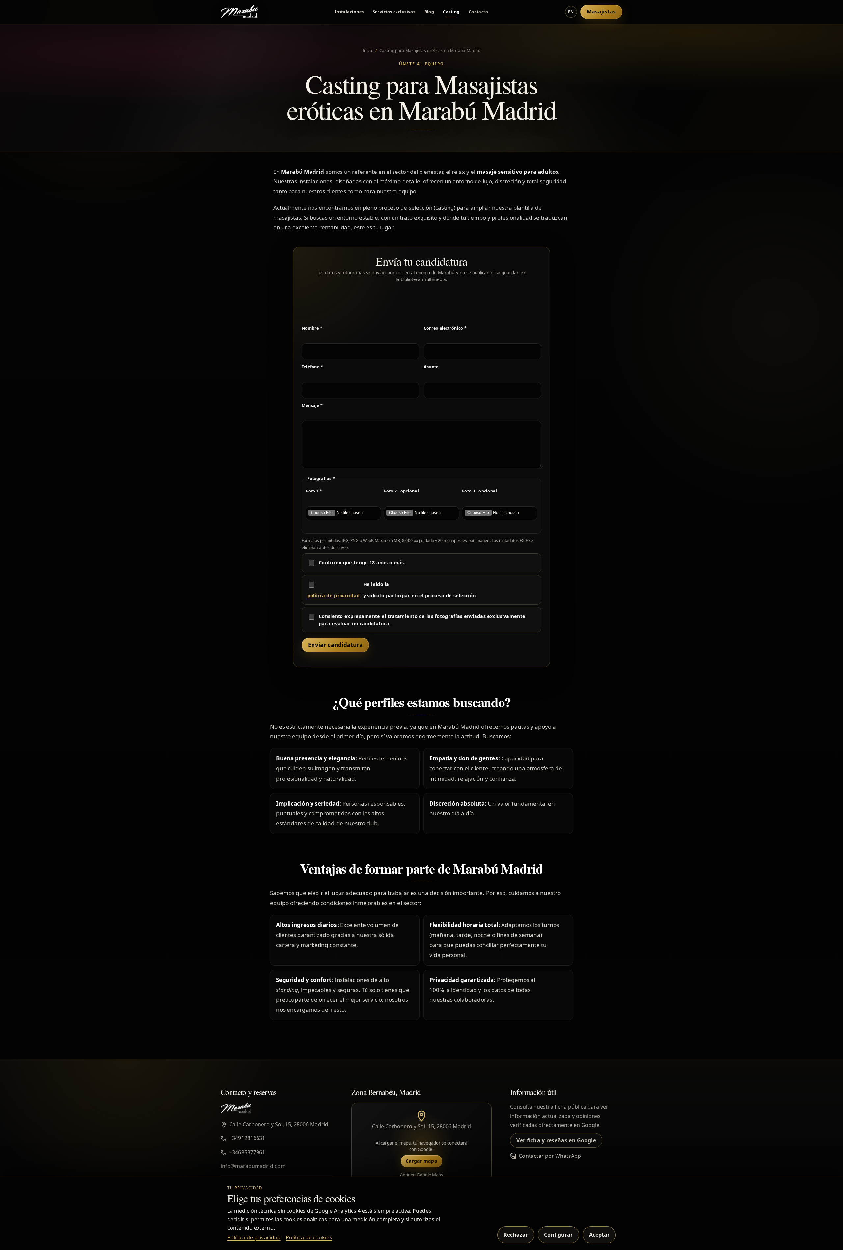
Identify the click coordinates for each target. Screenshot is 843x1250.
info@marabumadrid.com (253, 1166)
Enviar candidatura (335, 645)
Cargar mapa (421, 1161)
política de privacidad (333, 595)
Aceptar (599, 1234)
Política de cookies (309, 1237)
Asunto (431, 367)
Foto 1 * (314, 491)
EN (571, 11)
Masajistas (601, 11)
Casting (451, 11)
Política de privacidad (254, 1237)
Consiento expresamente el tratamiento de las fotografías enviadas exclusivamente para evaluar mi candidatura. (422, 619)
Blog (429, 11)
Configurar (558, 1234)
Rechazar (515, 1234)
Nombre (312, 328)
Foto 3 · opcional (479, 491)
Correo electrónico (445, 328)
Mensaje (312, 405)
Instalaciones (349, 11)
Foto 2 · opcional (401, 491)
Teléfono (312, 367)
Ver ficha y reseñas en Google (556, 1140)
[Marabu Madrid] (239, 11)
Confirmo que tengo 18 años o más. (362, 562)
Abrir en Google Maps (421, 1175)
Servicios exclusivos (394, 11)
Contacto (478, 11)
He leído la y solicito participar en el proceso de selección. (392, 590)
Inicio (368, 50)
